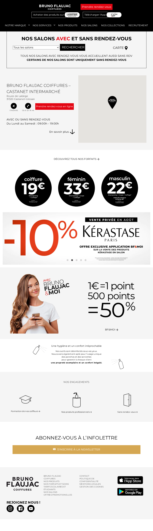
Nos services (42, 25)
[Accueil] (55, 7)
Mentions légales (90, 484)
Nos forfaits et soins (56, 484)
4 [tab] (80, 260)
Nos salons (89, 25)
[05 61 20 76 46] (28, 106)
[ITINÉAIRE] (14, 106)
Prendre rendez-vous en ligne (54, 106)
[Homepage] (23, 483)
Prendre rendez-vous (96, 7)
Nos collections (113, 25)
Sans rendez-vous (126, 412)
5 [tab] (85, 260)
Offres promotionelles (58, 495)
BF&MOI (110, 329)
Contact (84, 476)
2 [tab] (72, 260)
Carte (119, 48)
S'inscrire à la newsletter (78, 449)
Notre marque (15, 25)
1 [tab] (67, 260)
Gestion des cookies (91, 487)
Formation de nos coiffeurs (24, 411)
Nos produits (68, 25)
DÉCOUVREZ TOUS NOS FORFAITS (75, 159)
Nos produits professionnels (75, 412)
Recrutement (138, 25)
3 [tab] (76, 260)
